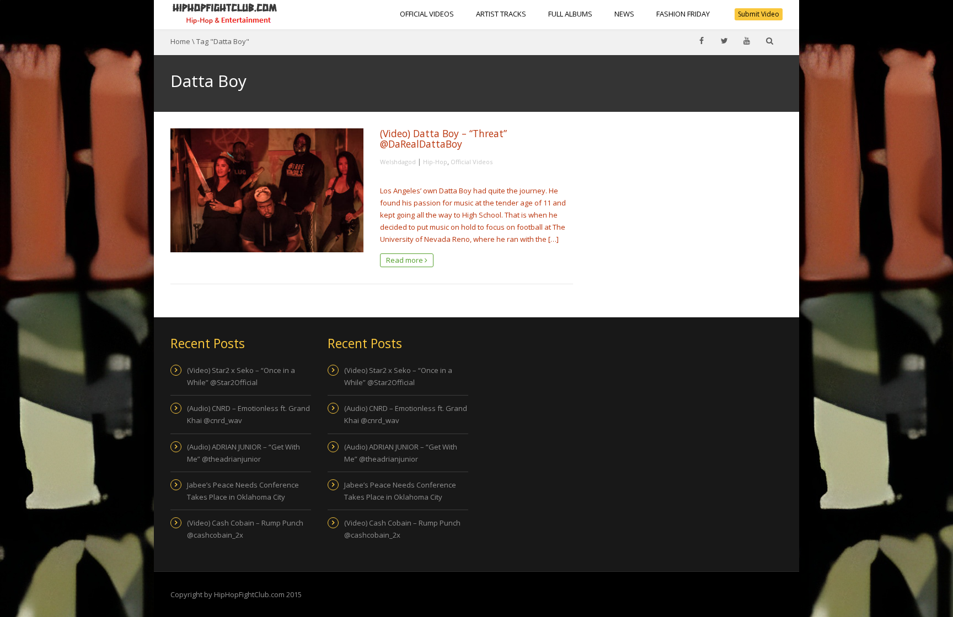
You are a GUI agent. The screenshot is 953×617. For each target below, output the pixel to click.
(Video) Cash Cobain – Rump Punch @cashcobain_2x (245, 529)
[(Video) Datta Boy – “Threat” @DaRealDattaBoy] (266, 190)
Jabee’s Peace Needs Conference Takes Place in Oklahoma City (243, 491)
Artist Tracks (501, 14)
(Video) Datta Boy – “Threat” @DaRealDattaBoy (443, 138)
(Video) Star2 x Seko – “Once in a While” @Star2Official (241, 376)
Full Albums (570, 14)
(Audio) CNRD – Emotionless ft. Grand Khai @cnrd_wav (248, 414)
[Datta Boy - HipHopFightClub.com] (225, 14)
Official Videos (427, 14)
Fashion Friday (683, 14)
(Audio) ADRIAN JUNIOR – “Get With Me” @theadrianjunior (243, 453)
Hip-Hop (435, 162)
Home (180, 41)
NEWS (624, 14)
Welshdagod (398, 162)
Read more (405, 260)
